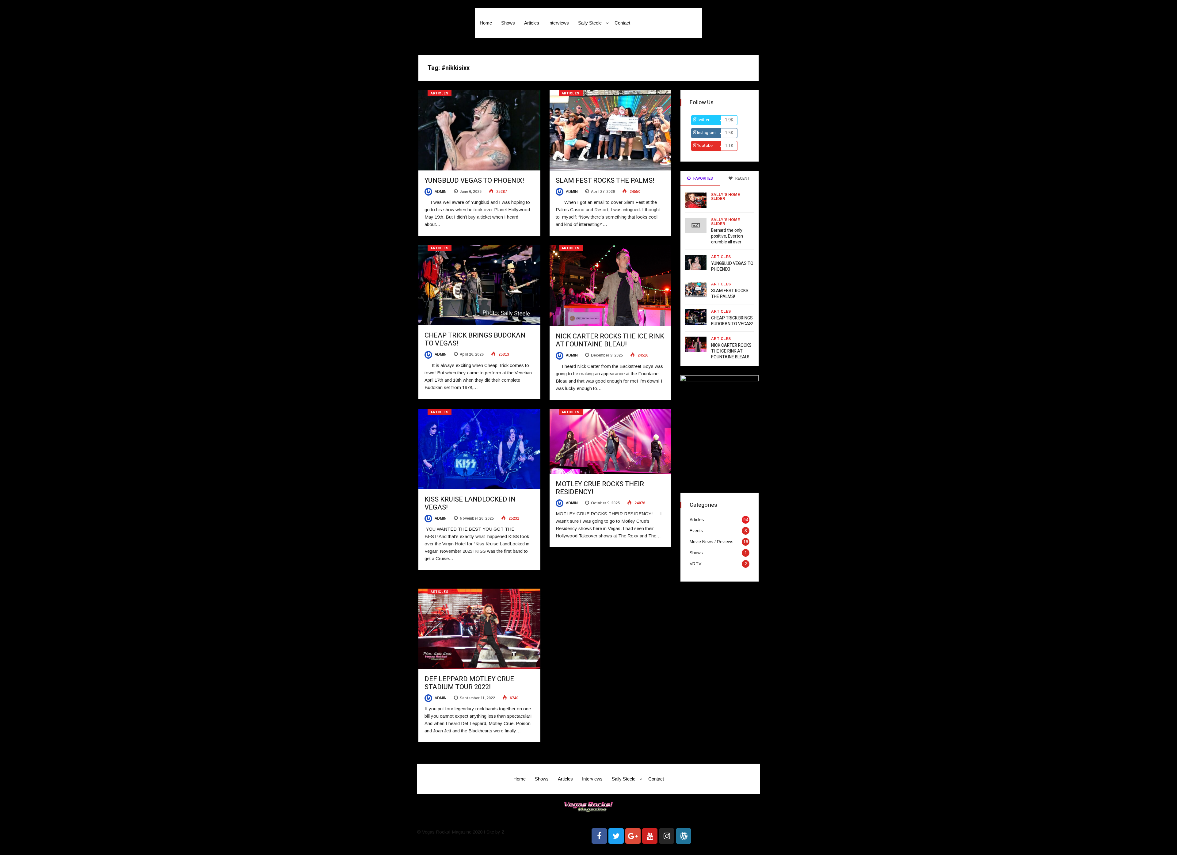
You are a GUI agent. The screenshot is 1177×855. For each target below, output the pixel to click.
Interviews (558, 22)
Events (696, 530)
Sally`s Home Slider (725, 197)
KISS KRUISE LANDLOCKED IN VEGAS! (470, 503)
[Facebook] (599, 836)
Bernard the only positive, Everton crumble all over (727, 236)
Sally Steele (590, 22)
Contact (622, 22)
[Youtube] (649, 836)
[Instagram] (666, 836)
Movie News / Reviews (711, 541)
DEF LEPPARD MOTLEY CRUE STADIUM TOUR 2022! (469, 683)
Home (486, 22)
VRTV (695, 563)
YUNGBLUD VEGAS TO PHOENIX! (474, 180)
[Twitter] (616, 836)
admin (440, 191)
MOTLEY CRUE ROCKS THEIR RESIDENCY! (600, 488)
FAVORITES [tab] (702, 178)
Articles (531, 22)
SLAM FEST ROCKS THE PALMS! (605, 180)
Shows (508, 22)
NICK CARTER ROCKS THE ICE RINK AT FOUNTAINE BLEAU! (610, 340)
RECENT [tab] (741, 178)
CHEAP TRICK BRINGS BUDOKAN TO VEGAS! (475, 339)
